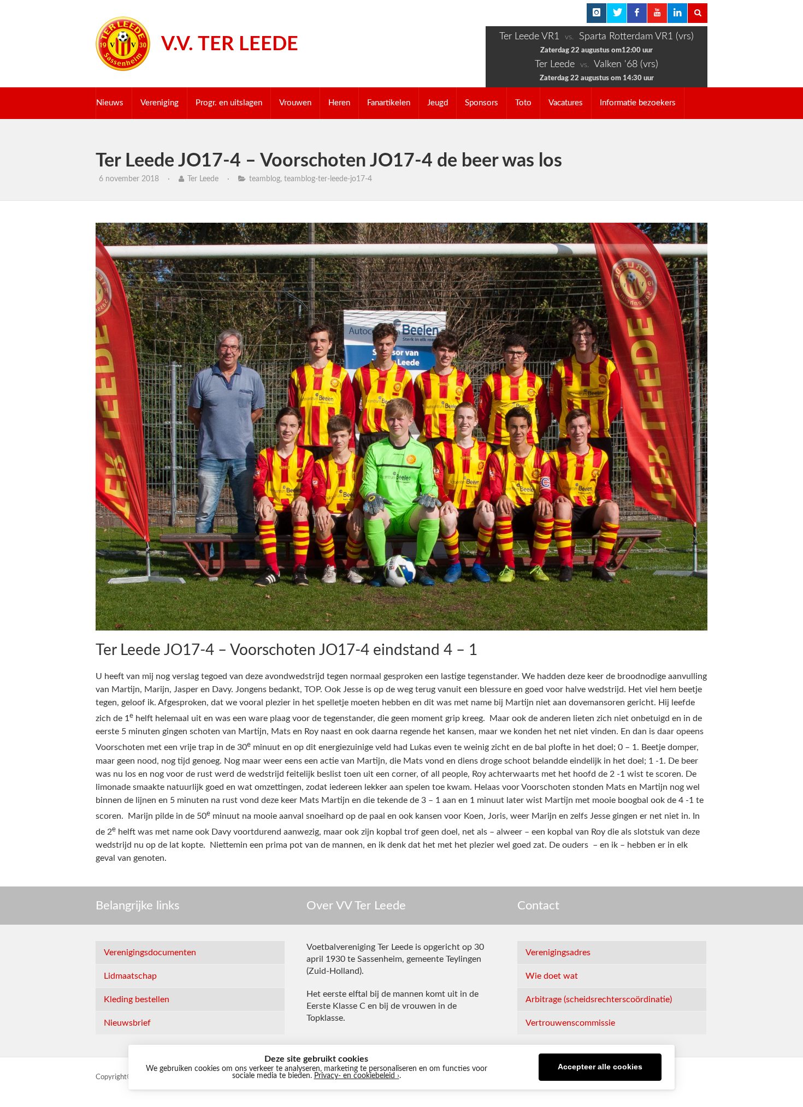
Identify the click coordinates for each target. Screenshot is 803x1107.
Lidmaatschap (130, 976)
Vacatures (565, 103)
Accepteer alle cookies (600, 1067)
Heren (339, 103)
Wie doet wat (552, 976)
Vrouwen (295, 103)
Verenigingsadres (558, 952)
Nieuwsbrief (127, 1023)
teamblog (264, 179)
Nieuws (109, 103)
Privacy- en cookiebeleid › (356, 1076)
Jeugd (437, 103)
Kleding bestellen (136, 999)
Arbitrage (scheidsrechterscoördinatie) (599, 999)
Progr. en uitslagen (229, 103)
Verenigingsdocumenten (150, 952)
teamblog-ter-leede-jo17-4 (328, 179)
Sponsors (481, 103)
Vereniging (159, 103)
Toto (523, 103)
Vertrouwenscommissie (570, 1023)
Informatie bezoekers (638, 103)
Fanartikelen (388, 103)
